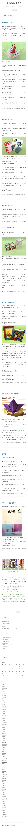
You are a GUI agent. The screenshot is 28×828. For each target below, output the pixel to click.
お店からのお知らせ (11, 548)
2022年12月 (4, 688)
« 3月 (3, 675)
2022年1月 (4, 693)
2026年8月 (4, 684)
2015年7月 (4, 805)
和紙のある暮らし (11, 108)
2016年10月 (4, 778)
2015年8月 (4, 803)
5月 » (23, 675)
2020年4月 (4, 717)
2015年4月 (4, 809)
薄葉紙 (4, 454)
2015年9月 (4, 801)
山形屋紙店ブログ (14, 3)
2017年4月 (4, 767)
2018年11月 (4, 744)
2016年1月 (4, 794)
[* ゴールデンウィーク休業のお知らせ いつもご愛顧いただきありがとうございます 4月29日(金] (14, 598)
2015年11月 (4, 798)
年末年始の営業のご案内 (7, 625)
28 (16, 673)
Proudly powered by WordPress (8, 825)
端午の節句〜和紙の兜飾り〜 (11, 394)
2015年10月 (4, 799)
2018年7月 (4, 751)
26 (9, 673)
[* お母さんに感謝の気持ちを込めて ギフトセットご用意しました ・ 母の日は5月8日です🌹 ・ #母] (6, 598)
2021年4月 (4, 702)
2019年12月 (4, 722)
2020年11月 (4, 709)
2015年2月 (4, 812)
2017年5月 (4, 765)
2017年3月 (4, 769)
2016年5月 (4, 787)
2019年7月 (4, 731)
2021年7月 (4, 698)
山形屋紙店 (4, 657)
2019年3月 (4, 738)
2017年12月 (4, 758)
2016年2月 (4, 792)
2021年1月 (4, 706)
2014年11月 (4, 816)
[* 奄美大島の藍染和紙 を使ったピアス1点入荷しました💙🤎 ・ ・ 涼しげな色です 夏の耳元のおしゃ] (6, 581)
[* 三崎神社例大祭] (22, 589)
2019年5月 (4, 735)
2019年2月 (4, 740)
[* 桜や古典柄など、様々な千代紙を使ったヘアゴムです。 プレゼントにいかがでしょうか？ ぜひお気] (6, 589)
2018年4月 (4, 756)
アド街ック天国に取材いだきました (9, 628)
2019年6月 (4, 733)
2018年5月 (4, 754)
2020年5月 (4, 715)
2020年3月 (4, 718)
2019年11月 (4, 724)
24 (2, 673)
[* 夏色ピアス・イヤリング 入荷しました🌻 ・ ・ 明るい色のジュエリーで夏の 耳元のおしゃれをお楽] (14, 581)
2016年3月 (4, 790)
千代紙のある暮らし (8, 23)
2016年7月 (4, 783)
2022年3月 (4, 689)
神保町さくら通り (6, 626)
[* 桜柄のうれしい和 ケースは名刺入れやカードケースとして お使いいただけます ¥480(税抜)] (22, 598)
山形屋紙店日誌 (5, 646)
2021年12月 (4, 695)
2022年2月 (4, 691)
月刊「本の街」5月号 (9, 503)
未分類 (3, 648)
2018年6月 (4, 753)
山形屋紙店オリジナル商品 (7, 644)
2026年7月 (4, 686)
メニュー (14, 9)
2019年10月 (4, 726)
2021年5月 (4, 700)
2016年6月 (4, 785)
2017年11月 (4, 760)
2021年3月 (4, 704)
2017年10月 (4, 762)
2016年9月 (4, 780)
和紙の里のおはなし (6, 641)
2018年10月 (4, 745)
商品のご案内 (10, 493)
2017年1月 (4, 772)
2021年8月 (4, 697)
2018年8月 (4, 749)
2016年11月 (4, 776)
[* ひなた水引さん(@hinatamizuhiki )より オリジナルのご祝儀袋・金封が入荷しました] (22, 581)
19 (9, 671)
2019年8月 (4, 729)
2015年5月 (4, 807)
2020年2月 (4, 720)
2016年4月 (4, 789)
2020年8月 (4, 711)
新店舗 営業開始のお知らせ (8, 623)
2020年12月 (4, 708)
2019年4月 (4, 736)
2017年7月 (4, 763)
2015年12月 (4, 796)
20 (12, 671)
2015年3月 (4, 810)
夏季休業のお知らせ (6, 621)
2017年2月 (4, 771)
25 (5, 673)
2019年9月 (4, 727)
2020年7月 (4, 713)
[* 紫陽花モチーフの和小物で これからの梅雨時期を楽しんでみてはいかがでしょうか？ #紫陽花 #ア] (14, 589)
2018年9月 (4, 747)
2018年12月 (4, 742)
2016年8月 (4, 781)
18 (5, 671)
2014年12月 (4, 814)
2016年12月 (4, 774)
